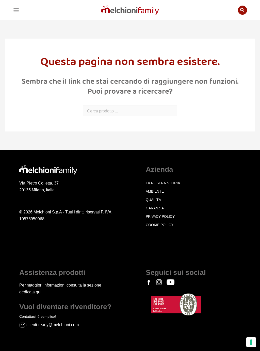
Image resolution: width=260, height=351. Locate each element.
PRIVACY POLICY (160, 216)
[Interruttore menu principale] (16, 10)
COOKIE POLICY (159, 225)
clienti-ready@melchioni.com (52, 324)
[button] (242, 10)
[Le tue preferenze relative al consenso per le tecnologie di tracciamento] (251, 342)
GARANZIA (155, 208)
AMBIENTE (155, 191)
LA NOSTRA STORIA (163, 183)
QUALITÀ (153, 199)
